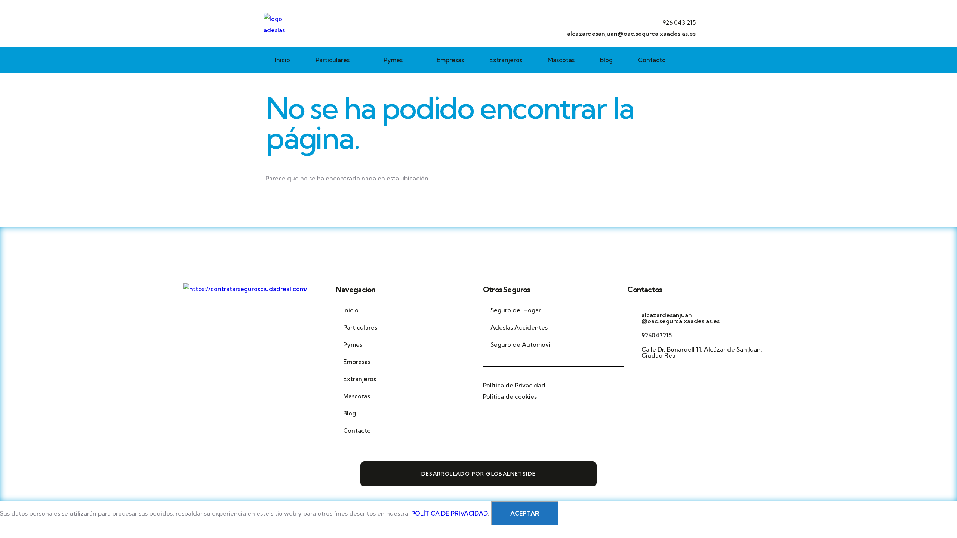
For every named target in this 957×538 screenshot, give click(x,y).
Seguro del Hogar (516, 310)
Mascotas (561, 60)
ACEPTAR (524, 513)
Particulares (333, 60)
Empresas (450, 60)
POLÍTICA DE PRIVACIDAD (449, 513)
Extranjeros (505, 60)
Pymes (393, 60)
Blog (606, 60)
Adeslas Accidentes (519, 327)
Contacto (652, 60)
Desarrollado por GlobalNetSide (478, 473)
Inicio (282, 60)
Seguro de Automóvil (521, 344)
